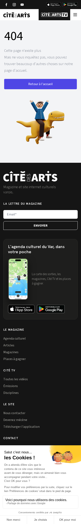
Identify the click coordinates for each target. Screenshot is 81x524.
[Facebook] (6, 4)
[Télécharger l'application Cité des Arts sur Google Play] (70, 4)
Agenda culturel (14, 338)
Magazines (10, 352)
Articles (8, 345)
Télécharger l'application (21, 426)
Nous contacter (14, 413)
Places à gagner (14, 359)
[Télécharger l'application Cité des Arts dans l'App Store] (53, 4)
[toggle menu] (75, 14)
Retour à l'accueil (40, 84)
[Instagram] (14, 4)
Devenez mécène (15, 420)
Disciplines (11, 393)
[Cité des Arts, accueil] (30, 176)
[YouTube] (22, 4)
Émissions (10, 386)
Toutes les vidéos (15, 379)
